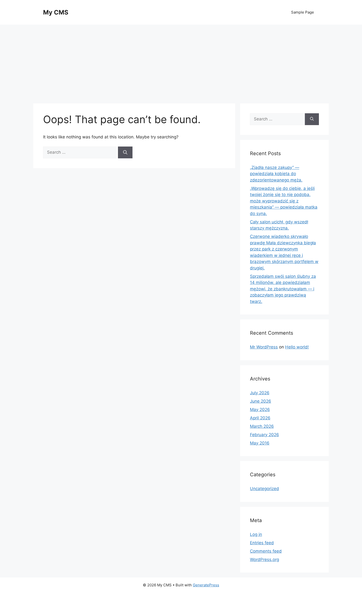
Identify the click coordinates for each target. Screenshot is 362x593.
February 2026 (264, 434)
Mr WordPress (264, 347)
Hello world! (297, 347)
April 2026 (260, 417)
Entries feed (262, 542)
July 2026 (259, 392)
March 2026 (262, 426)
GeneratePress (206, 585)
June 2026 (260, 401)
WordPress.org (264, 559)
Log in (256, 534)
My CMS (55, 12)
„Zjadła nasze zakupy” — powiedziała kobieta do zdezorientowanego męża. (276, 173)
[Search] (125, 152)
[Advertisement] (181, 61)
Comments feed (266, 551)
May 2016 (259, 443)
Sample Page (302, 12)
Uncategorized (264, 488)
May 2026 (260, 409)
